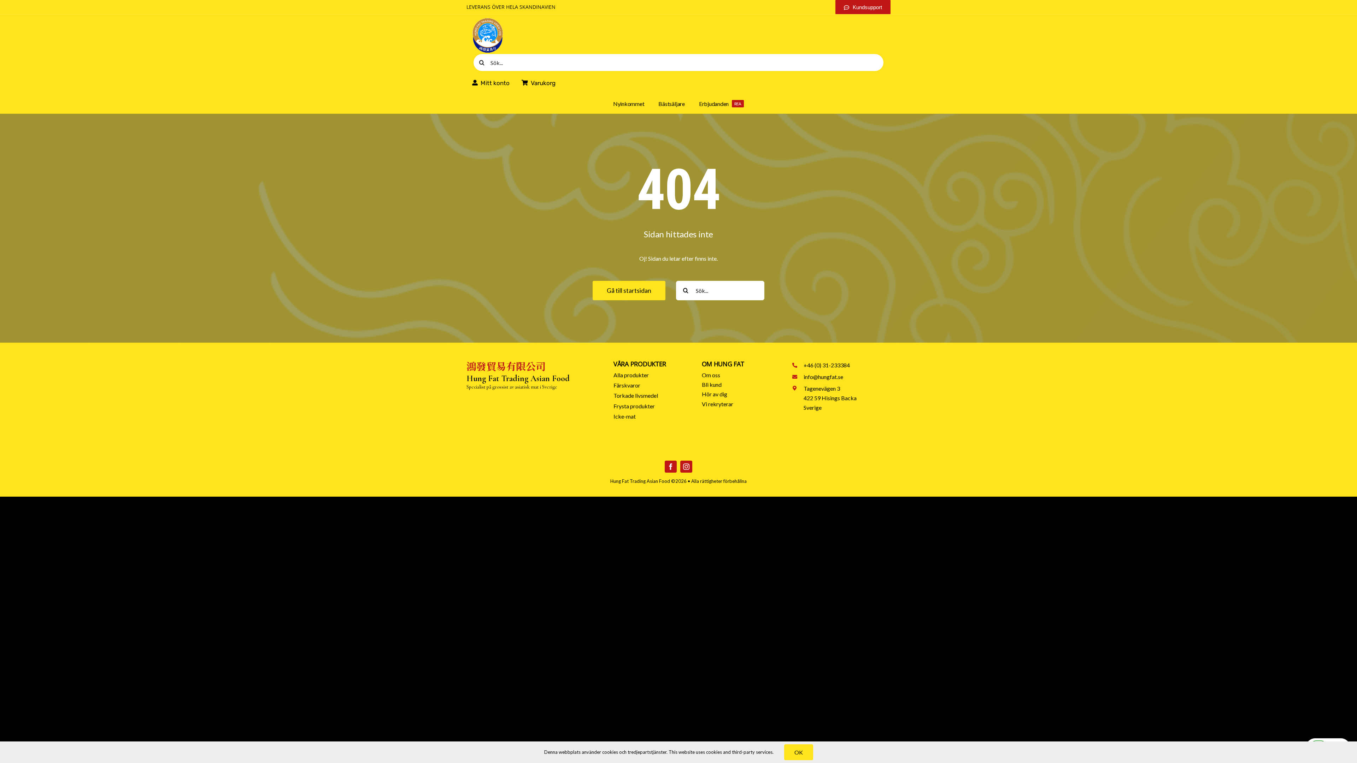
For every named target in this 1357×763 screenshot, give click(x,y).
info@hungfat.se (823, 376)
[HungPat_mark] (487, 20)
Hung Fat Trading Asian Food (640, 481)
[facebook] (671, 467)
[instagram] (686, 467)
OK (798, 752)
